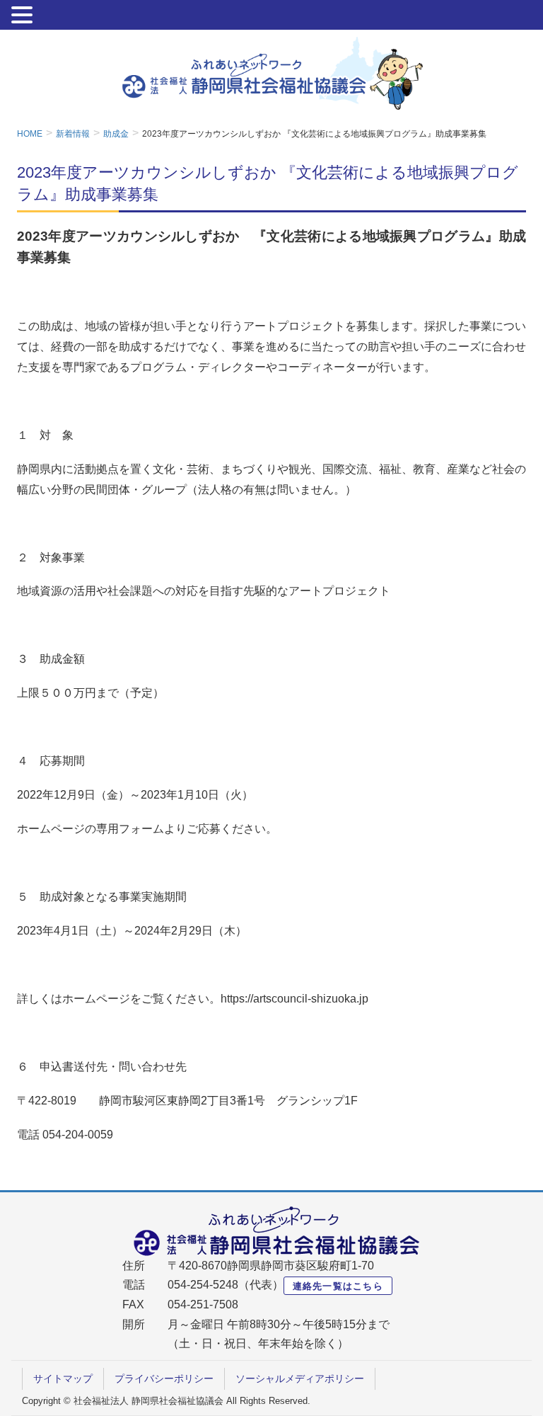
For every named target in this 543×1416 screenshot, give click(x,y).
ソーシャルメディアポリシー (299, 1378)
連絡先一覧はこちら (338, 1286)
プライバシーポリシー (164, 1378)
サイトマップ (63, 1378)
